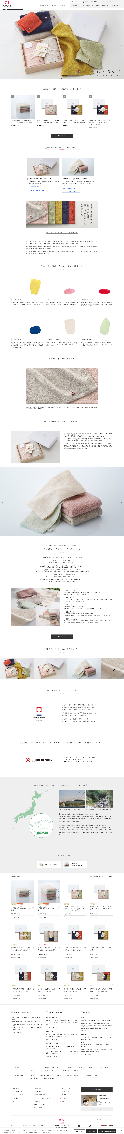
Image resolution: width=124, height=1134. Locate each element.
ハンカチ (32, 1067)
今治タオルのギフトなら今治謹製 (105, 1119)
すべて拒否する (91, 1131)
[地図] (98, 1101)
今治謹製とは (43, 5)
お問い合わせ (111, 1)
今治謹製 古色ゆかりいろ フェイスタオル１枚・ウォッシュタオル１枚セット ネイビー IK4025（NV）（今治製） (100, 122)
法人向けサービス (116, 5)
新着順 (110, 876)
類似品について (66, 1091)
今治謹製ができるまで (40, 1095)
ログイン (87, 1)
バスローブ (33, 1070)
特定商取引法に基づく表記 (29, 1125)
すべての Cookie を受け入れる (107, 1131)
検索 (103, 1)
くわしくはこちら (16, 1032)
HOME (4, 9)
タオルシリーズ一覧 (18, 1095)
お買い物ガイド (87, 5)
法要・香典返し (34, 1078)
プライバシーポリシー (16, 1125)
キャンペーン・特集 (18, 1091)
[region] (62, 1131)
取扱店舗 (53, 5)
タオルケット (92, 1067)
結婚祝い (32, 1075)
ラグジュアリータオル (47, 1070)
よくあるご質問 (38, 1108)
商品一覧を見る (62, 135)
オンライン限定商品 (63, 1070)
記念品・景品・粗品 (49, 1078)
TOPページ (16, 1088)
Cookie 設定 (79, 1131)
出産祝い (59, 1075)
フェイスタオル (68, 1067)
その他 (76, 1070)
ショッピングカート (67, 1098)
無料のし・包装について (102, 5)
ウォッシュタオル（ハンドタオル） (49, 1067)
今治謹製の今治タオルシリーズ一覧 (15, 9)
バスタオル (81, 1067)
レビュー (15, 1101)
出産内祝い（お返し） (73, 1075)
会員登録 (95, 1)
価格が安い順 (97, 876)
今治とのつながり (38, 1091)
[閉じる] (121, 1131)
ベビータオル (104, 1067)
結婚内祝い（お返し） (46, 1075)
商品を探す (76, 5)
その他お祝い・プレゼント (91, 1075)
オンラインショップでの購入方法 (42, 1098)
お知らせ (62, 5)
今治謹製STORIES (18, 1098)
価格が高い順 (105, 876)
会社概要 (64, 1095)
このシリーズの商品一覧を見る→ (71, 192)
